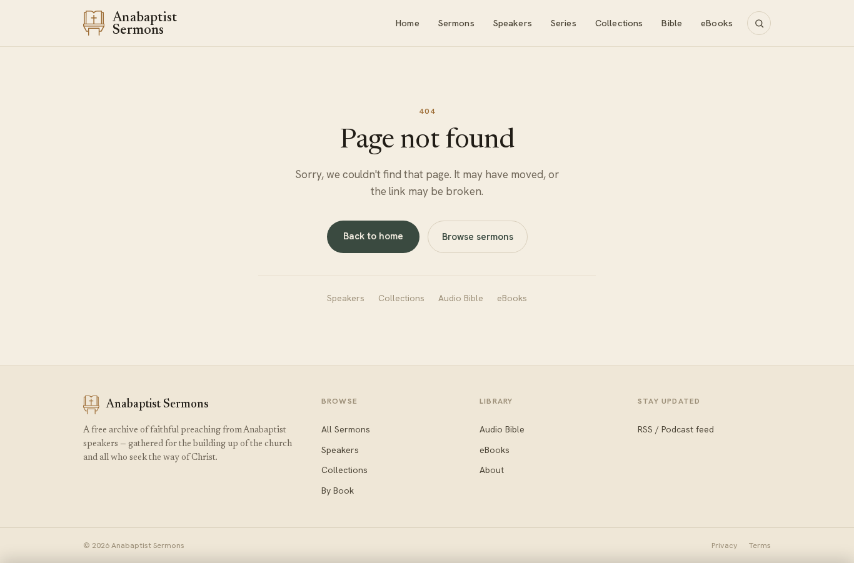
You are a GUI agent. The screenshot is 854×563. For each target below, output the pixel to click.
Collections (619, 23)
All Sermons (345, 429)
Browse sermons (477, 237)
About (492, 470)
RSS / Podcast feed (676, 429)
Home (407, 23)
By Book (337, 490)
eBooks (717, 23)
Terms (760, 545)
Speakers (512, 23)
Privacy (724, 545)
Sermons (456, 23)
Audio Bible (460, 298)
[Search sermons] (759, 23)
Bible (671, 23)
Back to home (373, 236)
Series (563, 23)
